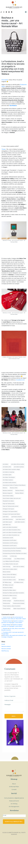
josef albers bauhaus (8, 519)
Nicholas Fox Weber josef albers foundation (13, 592)
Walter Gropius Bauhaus (19, 608)
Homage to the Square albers (10, 511)
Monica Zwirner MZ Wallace (9, 574)
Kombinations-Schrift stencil (9, 545)
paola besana (6, 598)
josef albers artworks (16, 516)
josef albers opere (20, 519)
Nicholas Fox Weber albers (9, 590)
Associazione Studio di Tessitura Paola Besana (14, 485)
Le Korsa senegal (7, 558)
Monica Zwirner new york (9, 577)
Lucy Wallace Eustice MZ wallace (11, 561)
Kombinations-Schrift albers (9, 540)
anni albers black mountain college (11, 469)
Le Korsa (5, 556)
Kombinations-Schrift (8, 537)
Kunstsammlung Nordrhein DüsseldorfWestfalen (14, 548)
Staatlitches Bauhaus (19, 600)
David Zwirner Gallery (8, 495)
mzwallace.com (20, 380)
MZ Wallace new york (8, 585)
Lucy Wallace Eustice (19, 558)
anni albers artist (7, 466)
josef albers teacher (20, 522)
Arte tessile (4, 79)
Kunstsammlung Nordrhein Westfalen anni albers (14, 553)
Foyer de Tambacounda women (10, 506)
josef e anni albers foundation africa (11, 529)
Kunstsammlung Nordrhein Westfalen (12, 550)
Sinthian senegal (7, 600)
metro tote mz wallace (18, 566)
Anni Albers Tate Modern (9, 477)
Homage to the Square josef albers (11, 514)
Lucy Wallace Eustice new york (10, 564)
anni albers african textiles (17, 464)
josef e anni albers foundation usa (11, 535)
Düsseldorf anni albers (8, 501)
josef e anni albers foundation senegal (12, 532)
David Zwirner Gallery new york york (12, 498)
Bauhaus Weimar (19, 493)
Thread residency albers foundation (11, 606)
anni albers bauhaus (19, 466)
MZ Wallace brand (18, 582)
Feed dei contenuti (6, 646)
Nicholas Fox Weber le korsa (10, 595)
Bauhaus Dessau (20, 490)
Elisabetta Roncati (7, 621)
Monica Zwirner (6, 571)
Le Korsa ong (13, 556)
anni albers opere (7, 474)
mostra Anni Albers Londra (9, 579)
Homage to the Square (8, 508)
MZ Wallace (21, 579)
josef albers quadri (7, 522)
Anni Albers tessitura (8, 480)
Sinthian (14, 598)
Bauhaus (5, 487)
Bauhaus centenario (7, 490)
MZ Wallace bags (7, 582)
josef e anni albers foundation (10, 527)
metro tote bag (6, 566)
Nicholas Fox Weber (7, 587)
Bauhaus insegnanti (7, 493)
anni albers (5, 464)
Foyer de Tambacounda (8, 503)
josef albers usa (6, 524)
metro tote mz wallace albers (10, 569)
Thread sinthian (6, 608)
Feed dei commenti (6, 648)
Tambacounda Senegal (18, 603)
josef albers (5, 516)
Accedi (3, 644)
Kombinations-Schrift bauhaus (10, 543)
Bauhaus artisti (13, 487)
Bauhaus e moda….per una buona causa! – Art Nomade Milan (11, 22)
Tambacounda (6, 603)
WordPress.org (5, 650)
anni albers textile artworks (9, 482)
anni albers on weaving (8, 472)
